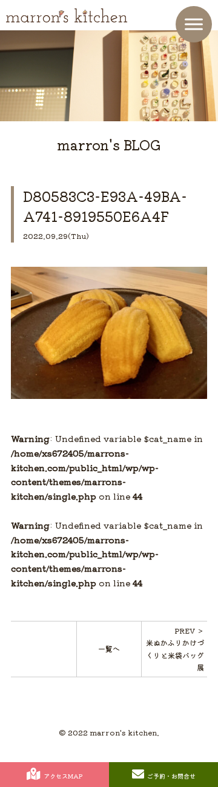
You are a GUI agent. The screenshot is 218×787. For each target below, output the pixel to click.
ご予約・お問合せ (171, 775)
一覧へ (109, 648)
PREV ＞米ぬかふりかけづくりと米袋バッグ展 (175, 648)
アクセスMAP (63, 775)
